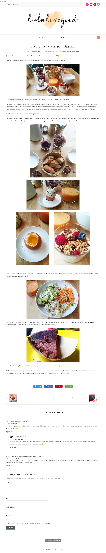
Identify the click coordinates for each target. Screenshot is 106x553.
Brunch (76, 51)
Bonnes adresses (68, 51)
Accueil (42, 37)
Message (8, 483)
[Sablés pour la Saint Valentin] (92, 397)
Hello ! (9, 4)
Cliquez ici (38, 366)
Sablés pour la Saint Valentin (78, 398)
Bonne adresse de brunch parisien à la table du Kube (24, 456)
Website (8, 515)
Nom (7, 499)
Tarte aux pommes (24, 398)
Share (50, 386)
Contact (15, 4)
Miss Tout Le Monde (18, 421)
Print (70, 386)
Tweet (39, 386)
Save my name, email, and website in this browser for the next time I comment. (29, 523)
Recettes (51, 37)
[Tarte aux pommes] (13, 397)
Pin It (59, 386)
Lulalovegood (37, 51)
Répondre (9, 431)
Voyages (62, 37)
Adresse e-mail (10, 507)
